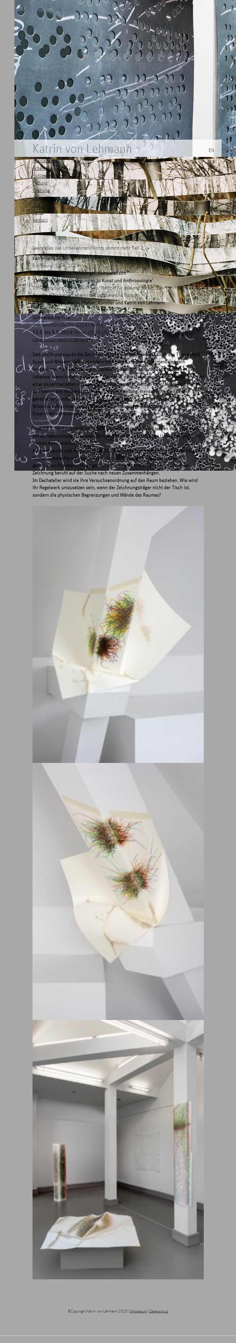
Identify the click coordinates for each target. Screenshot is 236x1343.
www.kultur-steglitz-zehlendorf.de (66, 339)
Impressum (138, 1311)
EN (211, 150)
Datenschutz (158, 1311)
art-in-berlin (45, 310)
